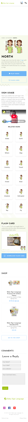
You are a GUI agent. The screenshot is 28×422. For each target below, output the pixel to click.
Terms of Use (5, 418)
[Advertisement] (14, 21)
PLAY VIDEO (15, 73)
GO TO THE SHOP (14, 338)
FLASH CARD (15, 80)
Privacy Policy (23, 418)
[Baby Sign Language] (7, 3)
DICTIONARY (9, 38)
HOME (3, 38)
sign (22, 60)
